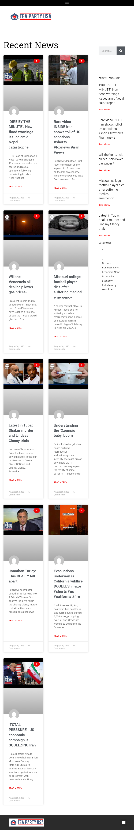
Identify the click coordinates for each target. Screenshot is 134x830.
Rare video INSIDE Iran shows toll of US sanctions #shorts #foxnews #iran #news (67, 137)
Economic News (111, 272)
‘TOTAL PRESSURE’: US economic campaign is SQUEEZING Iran (22, 735)
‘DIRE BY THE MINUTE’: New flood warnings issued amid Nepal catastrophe (111, 94)
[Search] (121, 50)
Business (107, 263)
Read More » (15, 186)
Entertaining (109, 285)
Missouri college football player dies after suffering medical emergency (68, 287)
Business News (111, 267)
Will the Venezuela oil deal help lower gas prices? (111, 159)
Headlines (108, 289)
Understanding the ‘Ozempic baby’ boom (66, 430)
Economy (107, 280)
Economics (108, 276)
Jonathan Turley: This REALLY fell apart (22, 576)
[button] (67, 3)
